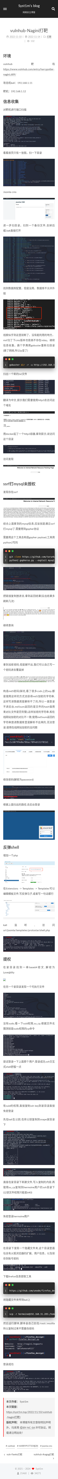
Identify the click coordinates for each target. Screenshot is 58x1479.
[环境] (53, 56)
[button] (5, 9)
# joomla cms (46, 1446)
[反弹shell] (53, 847)
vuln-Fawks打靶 (14, 1455)
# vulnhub (10, 1446)
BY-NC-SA (29, 1427)
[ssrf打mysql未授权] (53, 484)
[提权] (53, 959)
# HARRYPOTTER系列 (27, 1446)
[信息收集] (53, 101)
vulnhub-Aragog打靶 (44, 1455)
